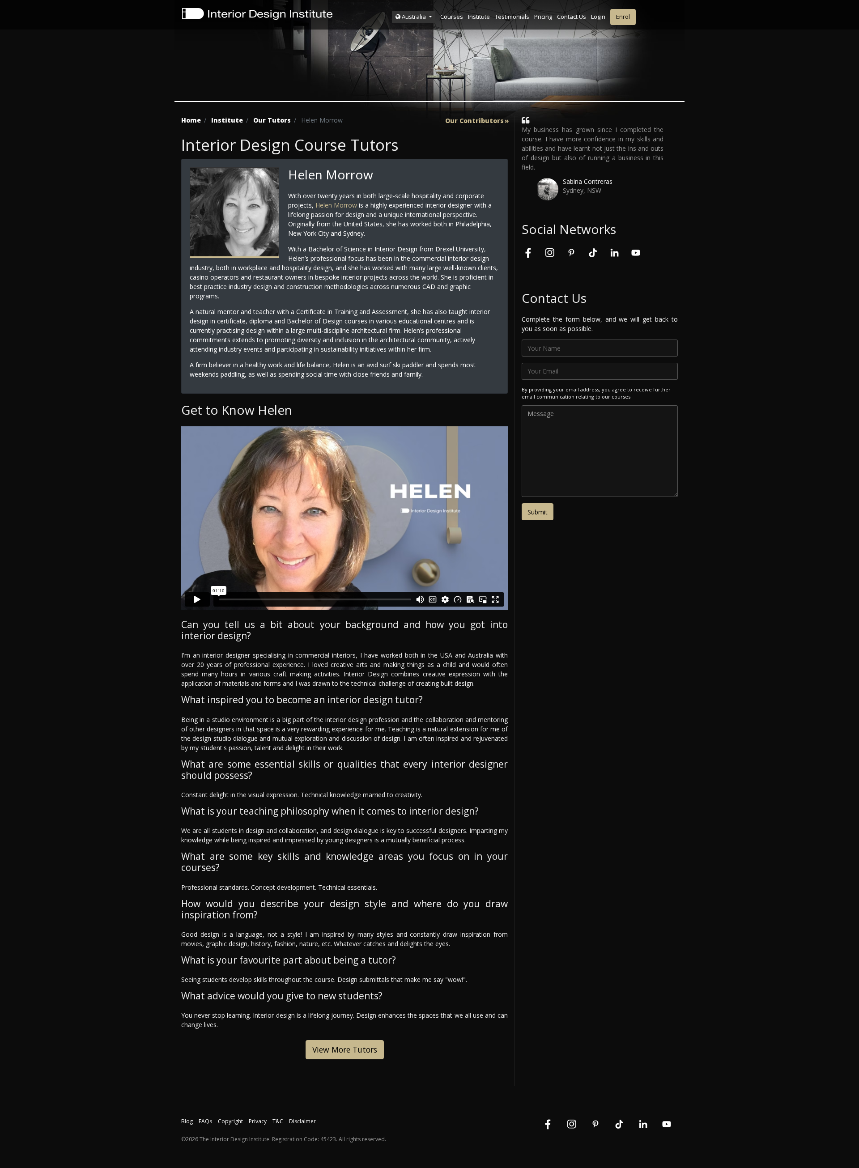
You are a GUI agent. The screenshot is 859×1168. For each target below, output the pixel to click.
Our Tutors (272, 120)
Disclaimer (302, 1121)
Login (598, 17)
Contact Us (571, 17)
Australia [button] (413, 17)
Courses (451, 17)
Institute (479, 17)
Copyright (230, 1121)
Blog (187, 1121)
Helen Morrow (336, 205)
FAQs (205, 1121)
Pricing (543, 17)
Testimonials (512, 17)
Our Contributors (474, 120)
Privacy (258, 1121)
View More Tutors (344, 1049)
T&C (277, 1121)
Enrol (623, 17)
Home (191, 120)
